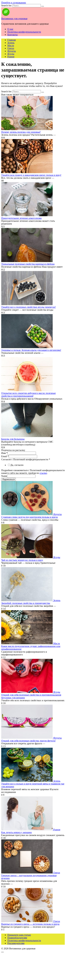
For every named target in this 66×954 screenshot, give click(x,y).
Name (4, 476)
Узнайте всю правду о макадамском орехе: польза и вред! (31, 175)
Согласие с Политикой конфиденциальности (25, 459)
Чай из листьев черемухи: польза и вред (22, 560)
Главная (11, 40)
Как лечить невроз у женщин (16, 832)
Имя (4, 453)
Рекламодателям (15, 943)
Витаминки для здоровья (14, 18)
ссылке (43, 473)
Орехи (10, 48)
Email (5, 456)
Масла (10, 45)
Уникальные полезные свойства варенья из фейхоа (27, 264)
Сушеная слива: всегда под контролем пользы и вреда (29, 517)
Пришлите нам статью (19, 935)
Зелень (10, 42)
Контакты (12, 34)
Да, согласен (16, 465)
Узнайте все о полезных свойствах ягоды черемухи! (28, 307)
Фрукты (11, 51)
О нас (10, 29)
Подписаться (8, 479)
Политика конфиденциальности (24, 32)
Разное (10, 56)
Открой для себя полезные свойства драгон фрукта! (28, 740)
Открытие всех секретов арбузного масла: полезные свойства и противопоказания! (28, 394)
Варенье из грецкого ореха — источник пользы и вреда (30, 924)
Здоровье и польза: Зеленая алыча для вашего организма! (31, 350)
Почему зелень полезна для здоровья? (21, 132)
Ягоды (10, 54)
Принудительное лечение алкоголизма (21, 218)
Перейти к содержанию (13, 2)
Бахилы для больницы (13, 439)
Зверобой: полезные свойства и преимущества (25, 603)
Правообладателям (17, 937)
